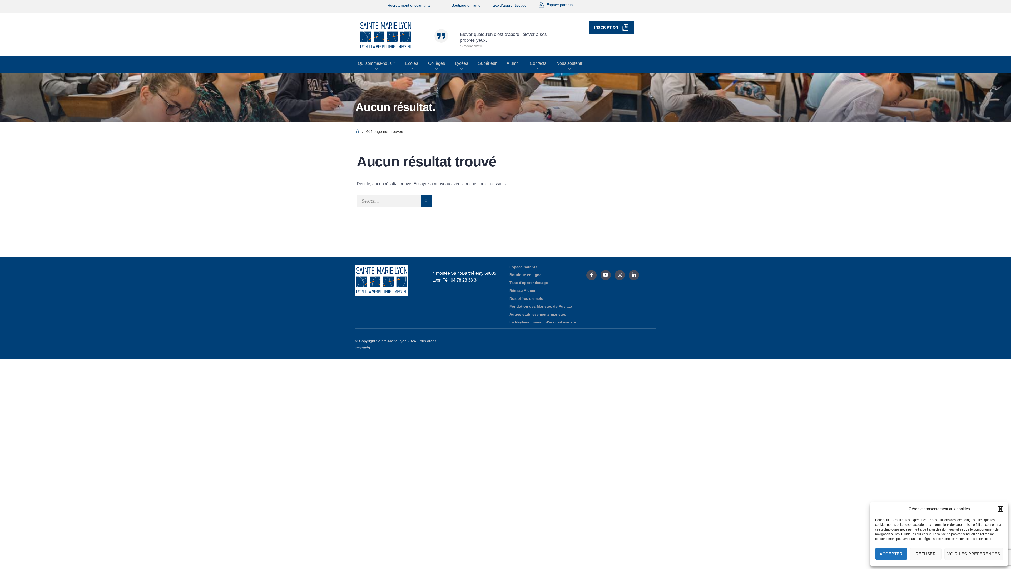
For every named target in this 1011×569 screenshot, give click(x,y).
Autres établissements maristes (537, 314)
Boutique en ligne (466, 5)
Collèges (436, 63)
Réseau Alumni (522, 290)
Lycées (461, 63)
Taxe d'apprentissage (509, 5)
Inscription (606, 28)
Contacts (538, 63)
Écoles (411, 63)
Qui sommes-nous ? (376, 63)
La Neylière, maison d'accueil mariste (542, 322)
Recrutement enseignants (409, 5)
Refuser (926, 554)
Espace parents (560, 5)
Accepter (891, 554)
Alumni (513, 63)
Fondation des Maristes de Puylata (540, 306)
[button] (1000, 509)
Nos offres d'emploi (526, 298)
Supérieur (487, 63)
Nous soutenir (569, 63)
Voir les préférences (973, 554)
